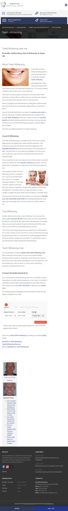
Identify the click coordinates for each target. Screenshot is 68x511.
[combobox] (11, 316)
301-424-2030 (24, 285)
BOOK (17, 508)
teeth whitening (36, 80)
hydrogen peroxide (8, 148)
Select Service (9, 312)
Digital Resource (49, 503)
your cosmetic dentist (15, 219)
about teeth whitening (18, 335)
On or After (22, 312)
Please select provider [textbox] (39, 315)
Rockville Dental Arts (30, 503)
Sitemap (4, 471)
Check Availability (41, 322)
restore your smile (38, 112)
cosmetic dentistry (26, 163)
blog (44, 335)
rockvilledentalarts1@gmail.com (48, 492)
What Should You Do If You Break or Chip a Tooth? (49, 466)
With (33, 312)
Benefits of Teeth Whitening (12, 341)
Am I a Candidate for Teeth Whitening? (15, 347)
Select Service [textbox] (9, 315)
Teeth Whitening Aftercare (11, 344)
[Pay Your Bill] (46, 20)
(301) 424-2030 (43, 486)
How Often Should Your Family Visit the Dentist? (48, 472)
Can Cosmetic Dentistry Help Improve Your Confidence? (47, 459)
